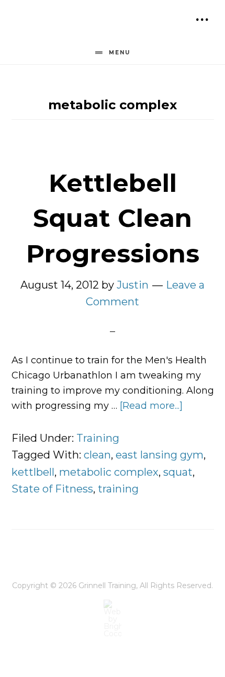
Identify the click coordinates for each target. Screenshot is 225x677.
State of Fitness (52, 489)
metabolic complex (109, 472)
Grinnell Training (68, 23)
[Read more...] (151, 405)
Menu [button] (119, 52)
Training (97, 438)
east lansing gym (160, 455)
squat (178, 472)
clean (97, 455)
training (118, 489)
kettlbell (33, 472)
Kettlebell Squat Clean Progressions (112, 218)
